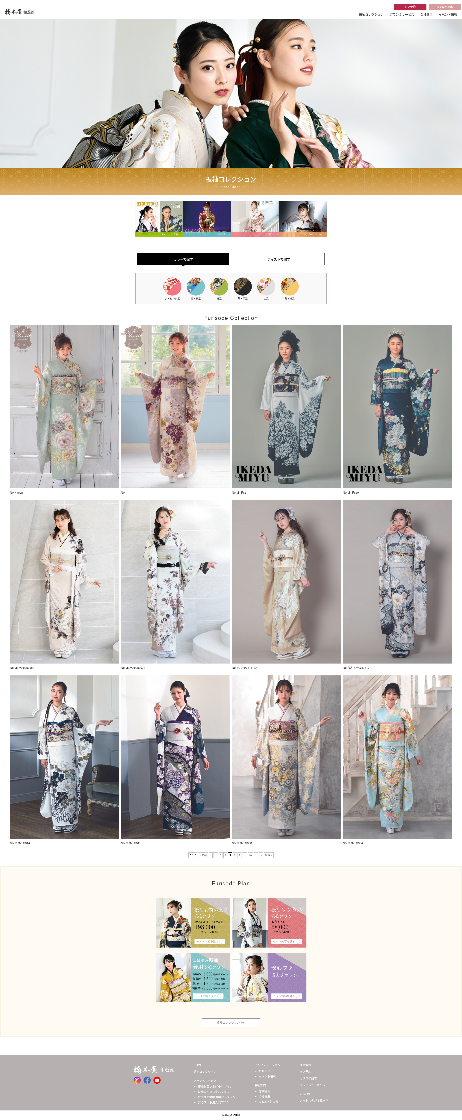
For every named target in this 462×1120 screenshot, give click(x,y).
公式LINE (306, 1094)
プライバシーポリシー (314, 1085)
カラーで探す (183, 259)
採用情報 (305, 1065)
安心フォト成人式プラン (214, 1102)
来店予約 (410, 6)
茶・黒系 (243, 298)
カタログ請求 (445, 6)
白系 (266, 298)
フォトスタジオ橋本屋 (314, 1100)
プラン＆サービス (402, 14)
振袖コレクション (371, 14)
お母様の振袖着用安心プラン (216, 1097)
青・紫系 (196, 298)
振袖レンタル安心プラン (214, 1092)
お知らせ (264, 1071)
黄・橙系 (290, 298)
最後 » (268, 855)
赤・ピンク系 (172, 298)
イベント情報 (448, 14)
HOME (197, 1065)
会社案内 (426, 14)
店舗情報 (264, 1091)
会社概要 (264, 1096)
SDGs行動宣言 (268, 1102)
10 (250, 855)
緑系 (219, 298)
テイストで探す (278, 259)
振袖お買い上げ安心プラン (215, 1086)
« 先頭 (203, 855)
